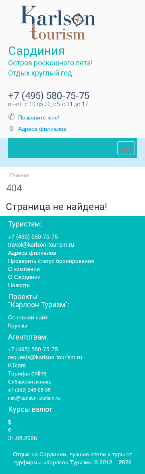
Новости (19, 285)
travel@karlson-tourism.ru (41, 244)
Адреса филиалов (42, 128)
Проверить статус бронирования (51, 260)
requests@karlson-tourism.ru (45, 357)
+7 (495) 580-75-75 (48, 95)
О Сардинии (24, 277)
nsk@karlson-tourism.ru (34, 397)
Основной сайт (28, 317)
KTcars (17, 365)
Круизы (17, 325)
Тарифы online (27, 373)
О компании (24, 268)
